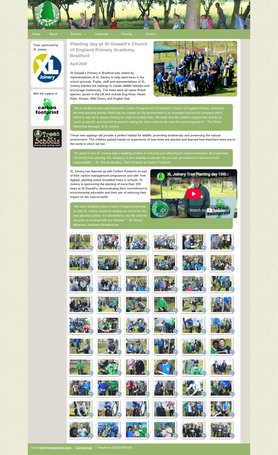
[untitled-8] (81, 263)
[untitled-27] (222, 304)
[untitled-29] (109, 325)
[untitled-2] (109, 242)
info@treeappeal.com (55, 447)
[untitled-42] (137, 367)
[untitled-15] (222, 263)
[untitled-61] (165, 430)
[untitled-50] (193, 388)
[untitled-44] (193, 367)
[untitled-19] (165, 284)
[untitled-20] (193, 284)
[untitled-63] (222, 430)
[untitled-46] (81, 388)
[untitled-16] (81, 284)
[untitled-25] (165, 304)
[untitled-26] (193, 304)
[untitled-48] (137, 388)
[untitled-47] (109, 388)
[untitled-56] (193, 409)
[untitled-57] (222, 409)
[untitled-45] (222, 367)
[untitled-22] (81, 304)
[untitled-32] (193, 325)
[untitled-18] (137, 284)
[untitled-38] (193, 346)
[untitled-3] (137, 242)
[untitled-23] (109, 304)
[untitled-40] (81, 367)
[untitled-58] (81, 430)
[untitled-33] (222, 325)
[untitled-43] (165, 367)
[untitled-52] (81, 409)
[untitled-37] (165, 346)
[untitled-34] (81, 346)
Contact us (84, 447)
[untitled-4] (165, 242)
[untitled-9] (109, 263)
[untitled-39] (222, 346)
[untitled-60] (137, 430)
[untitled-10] (137, 263)
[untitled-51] (222, 388)
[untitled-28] (81, 325)
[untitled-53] (109, 409)
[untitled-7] (222, 242)
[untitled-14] (193, 263)
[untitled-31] (165, 325)
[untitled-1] (81, 242)
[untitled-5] (193, 242)
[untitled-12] (165, 263)
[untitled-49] (165, 388)
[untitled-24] (137, 304)
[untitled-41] (109, 367)
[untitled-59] (109, 430)
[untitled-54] (137, 409)
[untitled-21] (222, 284)
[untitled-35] (109, 346)
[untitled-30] (137, 325)
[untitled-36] (137, 346)
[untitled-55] (165, 409)
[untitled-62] (193, 430)
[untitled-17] (109, 284)
